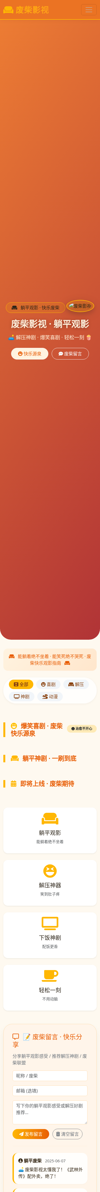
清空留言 (69, 1134)
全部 (23, 684)
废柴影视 (32, 9)
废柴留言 (72, 354)
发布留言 (33, 1134)
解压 (79, 684)
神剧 (24, 697)
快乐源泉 (31, 354)
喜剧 (51, 684)
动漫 (53, 697)
